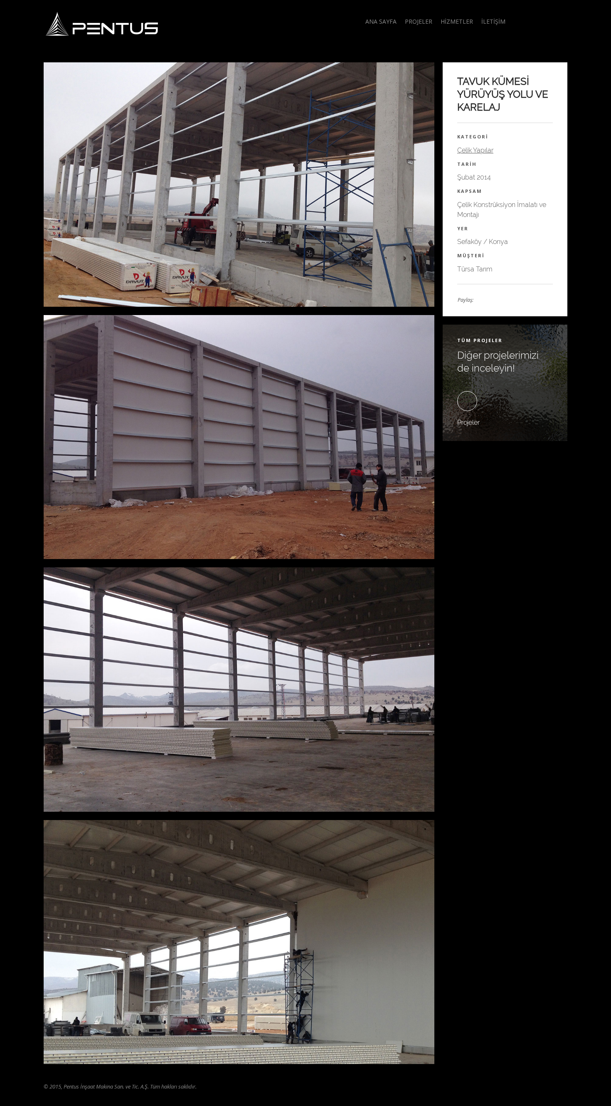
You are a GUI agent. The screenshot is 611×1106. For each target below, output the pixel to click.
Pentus (102, 24)
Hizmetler (457, 21)
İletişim (493, 21)
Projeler (418, 21)
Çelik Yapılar (475, 150)
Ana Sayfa (381, 21)
